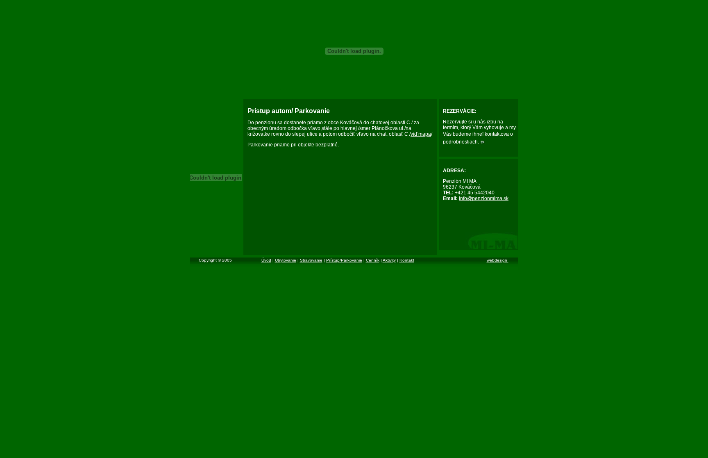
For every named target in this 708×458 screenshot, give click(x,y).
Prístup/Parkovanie (344, 260)
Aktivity (389, 260)
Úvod (266, 260)
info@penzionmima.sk (483, 198)
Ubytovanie (285, 260)
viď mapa (421, 134)
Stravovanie (311, 260)
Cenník (372, 260)
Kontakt (406, 260)
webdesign (497, 260)
